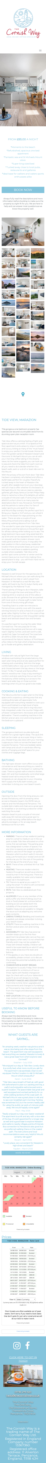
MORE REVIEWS (23, 1153)
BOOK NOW (23, 190)
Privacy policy (23, 1421)
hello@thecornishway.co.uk (23, 1395)
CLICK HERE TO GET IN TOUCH (23, 1359)
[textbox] (23, 3)
